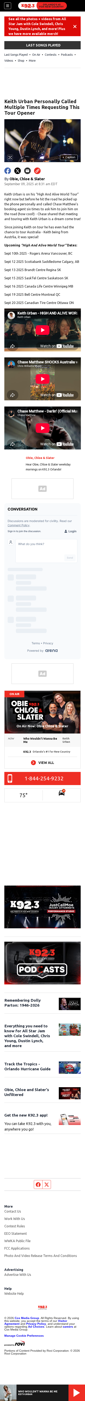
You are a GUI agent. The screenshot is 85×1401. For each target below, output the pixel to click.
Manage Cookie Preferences (24, 1335)
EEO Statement (15, 1233)
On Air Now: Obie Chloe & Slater (42, 726)
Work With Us (14, 1219)
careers (68, 1326)
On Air (36, 54)
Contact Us (12, 1211)
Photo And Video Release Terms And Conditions (40, 1256)
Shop (21, 60)
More (32, 60)
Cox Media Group (27, 1318)
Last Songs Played (16, 54)
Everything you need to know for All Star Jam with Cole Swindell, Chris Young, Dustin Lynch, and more (27, 1036)
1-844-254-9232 (44, 778)
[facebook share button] (7, 170)
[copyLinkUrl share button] (37, 170)
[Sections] (7, 5)
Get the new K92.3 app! (26, 1115)
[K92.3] (42, 6)
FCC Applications (17, 1248)
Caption (69, 157)
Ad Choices (36, 1326)
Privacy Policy (36, 1323)
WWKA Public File (17, 1241)
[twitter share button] (17, 170)
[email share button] (27, 170)
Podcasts (67, 54)
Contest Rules (14, 1226)
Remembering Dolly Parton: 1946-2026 (22, 1002)
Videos (8, 60)
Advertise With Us (17, 1274)
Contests (51, 54)
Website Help (14, 1293)
